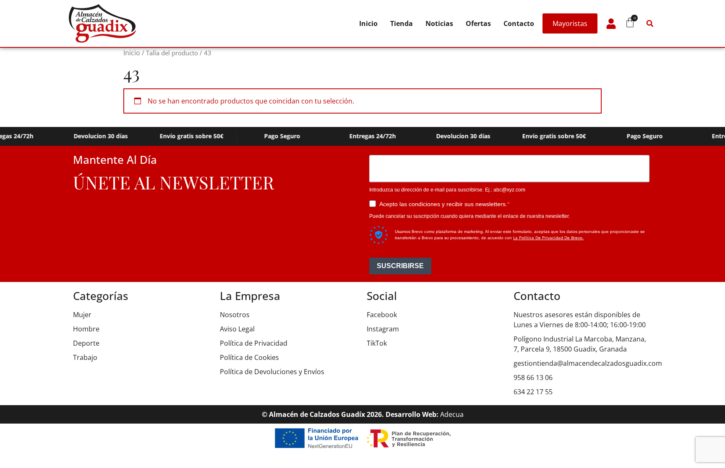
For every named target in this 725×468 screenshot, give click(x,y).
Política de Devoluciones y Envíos (272, 371)
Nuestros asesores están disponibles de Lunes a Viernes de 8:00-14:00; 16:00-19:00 (580, 319)
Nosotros (235, 314)
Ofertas (478, 23)
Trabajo (85, 357)
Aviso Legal (237, 329)
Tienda (401, 23)
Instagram (383, 329)
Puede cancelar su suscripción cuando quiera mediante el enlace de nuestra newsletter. (469, 216)
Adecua (452, 414)
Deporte (86, 343)
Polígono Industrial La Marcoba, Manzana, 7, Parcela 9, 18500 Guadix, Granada (580, 344)
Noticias (439, 23)
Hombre (86, 329)
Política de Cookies (249, 357)
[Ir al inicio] (102, 23)
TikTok (377, 343)
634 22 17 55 (533, 391)
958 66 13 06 (533, 377)
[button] (650, 23)
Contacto (518, 23)
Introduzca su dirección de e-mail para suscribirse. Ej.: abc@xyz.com (447, 189)
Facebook (382, 314)
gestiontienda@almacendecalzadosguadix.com (583, 363)
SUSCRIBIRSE (400, 265)
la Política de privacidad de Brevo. (548, 237)
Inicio (368, 23)
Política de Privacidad (253, 343)
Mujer (82, 314)
